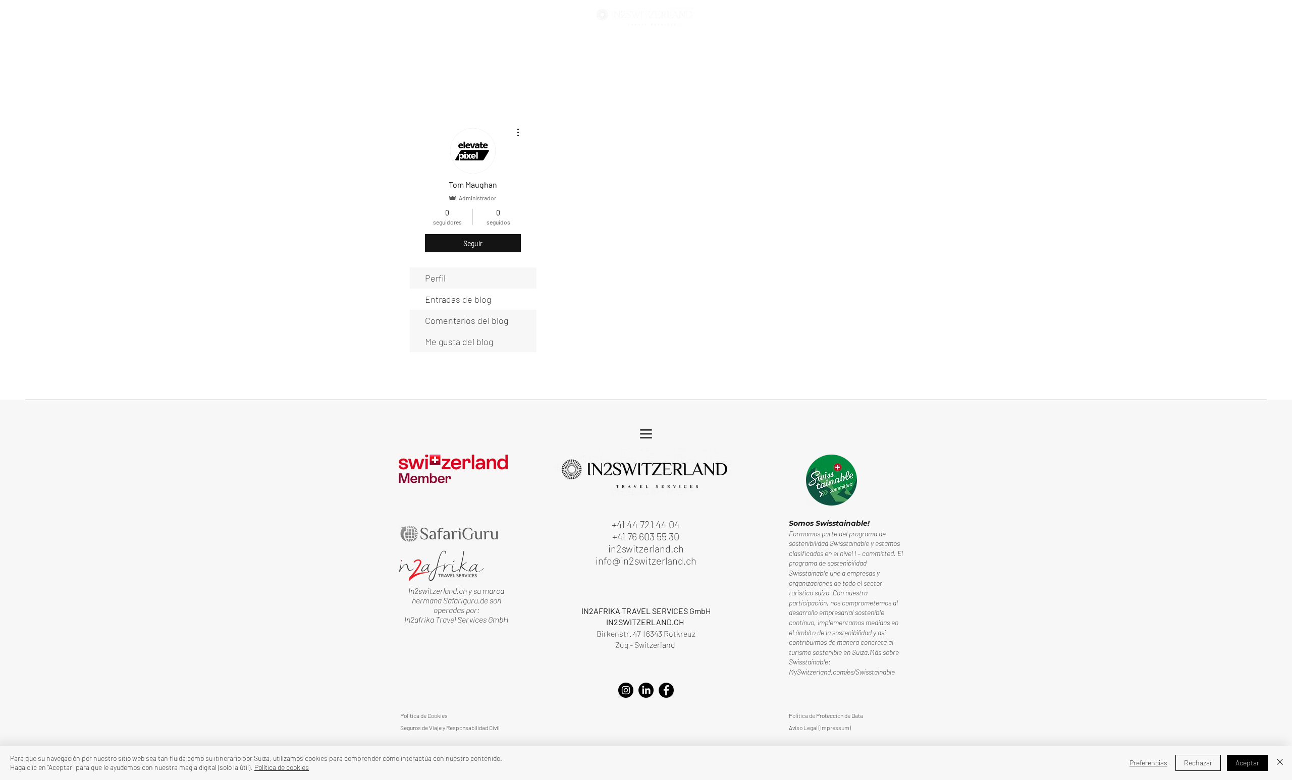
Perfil (435, 278)
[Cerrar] (1280, 763)
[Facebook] (666, 690)
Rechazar (1198, 762)
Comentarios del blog (466, 320)
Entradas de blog (458, 299)
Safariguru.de (466, 600)
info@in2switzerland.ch (646, 560)
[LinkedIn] (646, 690)
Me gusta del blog (459, 341)
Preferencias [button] (1148, 762)
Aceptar (1247, 762)
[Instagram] (625, 690)
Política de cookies (281, 767)
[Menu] (416, 19)
